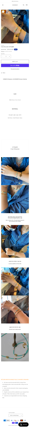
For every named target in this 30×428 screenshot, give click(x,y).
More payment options (15, 68)
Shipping (2, 51)
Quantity (3, 53)
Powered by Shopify (18, 425)
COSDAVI (12, 425)
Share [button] (4, 72)
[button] (2, 5)
